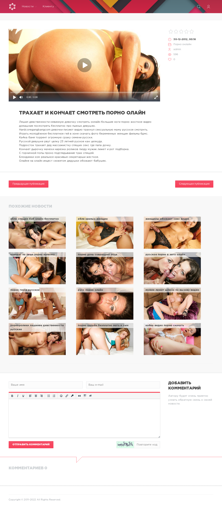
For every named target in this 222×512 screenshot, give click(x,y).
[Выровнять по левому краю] (30, 396)
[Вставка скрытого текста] (90, 396)
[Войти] (208, 6)
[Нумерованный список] (54, 396)
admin (177, 49)
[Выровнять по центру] (35, 396)
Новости (27, 6)
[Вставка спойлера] (85, 396)
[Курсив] (17, 396)
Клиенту (48, 6)
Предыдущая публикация (28, 184)
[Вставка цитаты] (79, 396)
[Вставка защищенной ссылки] (72, 396)
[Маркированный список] (48, 396)
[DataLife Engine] (12, 6)
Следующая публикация (194, 184)
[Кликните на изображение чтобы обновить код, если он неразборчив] (125, 444)
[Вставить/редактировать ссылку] (66, 396)
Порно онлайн (182, 44)
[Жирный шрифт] (12, 396)
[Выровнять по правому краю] (41, 396)
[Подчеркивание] (23, 396)
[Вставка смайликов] (61, 396)
